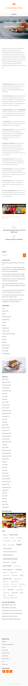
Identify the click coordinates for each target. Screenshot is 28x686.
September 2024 (6, 413)
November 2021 (6, 481)
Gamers (4, 322)
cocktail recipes (5, 537)
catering (5, 535)
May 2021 (4, 498)
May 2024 (4, 422)
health (21, 575)
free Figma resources (13, 572)
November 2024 (6, 410)
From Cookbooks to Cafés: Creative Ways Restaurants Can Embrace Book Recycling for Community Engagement (13, 269)
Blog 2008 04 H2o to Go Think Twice (12, 610)
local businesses (6, 584)
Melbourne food (14, 584)
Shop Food (5, 655)
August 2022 (5, 459)
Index (3, 647)
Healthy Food (5, 331)
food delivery (6, 562)
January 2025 (5, 407)
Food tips (18, 569)
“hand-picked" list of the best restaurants (10, 597)
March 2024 (5, 424)
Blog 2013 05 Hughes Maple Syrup (11, 619)
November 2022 (6, 453)
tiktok (21, 592)
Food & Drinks (7, 548)
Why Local (5, 664)
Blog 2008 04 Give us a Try (9, 604)
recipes (20, 586)
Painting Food (6, 345)
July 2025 (4, 393)
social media (15, 592)
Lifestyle (4, 339)
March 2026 (5, 379)
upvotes (4, 595)
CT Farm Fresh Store (14, 8)
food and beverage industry (10, 551)
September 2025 (6, 390)
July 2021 (4, 493)
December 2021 (6, 478)
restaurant (11, 589)
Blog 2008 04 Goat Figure (9, 607)
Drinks (4, 314)
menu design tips (22, 584)
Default (4, 641)
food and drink (8, 555)
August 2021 (5, 490)
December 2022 (6, 450)
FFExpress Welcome (7, 644)
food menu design (17, 566)
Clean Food (5, 311)
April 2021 (4, 501)
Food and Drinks (7, 216)
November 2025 (6, 385)
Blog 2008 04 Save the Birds (9, 616)
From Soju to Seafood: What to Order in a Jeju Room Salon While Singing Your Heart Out (13, 285)
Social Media (5, 348)
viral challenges (10, 595)
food (19, 544)
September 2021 (6, 487)
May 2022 (4, 467)
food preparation (8, 569)
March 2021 (5, 504)
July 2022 (4, 461)
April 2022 (4, 470)
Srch (3, 661)
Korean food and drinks (15, 581)
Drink (19, 540)
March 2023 (5, 447)
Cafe (3, 308)
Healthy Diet (5, 328)
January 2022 (5, 476)
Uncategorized (6, 353)
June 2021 (4, 495)
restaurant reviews (6, 592)
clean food (13, 535)
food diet (14, 562)
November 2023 (6, 436)
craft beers (12, 537)
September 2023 (6, 442)
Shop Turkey (5, 658)
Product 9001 (5, 653)
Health (4, 325)
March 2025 (5, 402)
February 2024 (6, 427)
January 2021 (5, 507)
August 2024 (5, 416)
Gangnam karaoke (6, 575)
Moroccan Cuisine (6, 586)
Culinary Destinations (7, 540)
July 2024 (4, 419)
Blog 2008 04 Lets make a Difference (12, 613)
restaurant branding (19, 589)
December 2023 (6, 433)
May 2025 (4, 399)
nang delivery (14, 586)
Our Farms (5, 650)
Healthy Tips (7, 579)
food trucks (22, 109)
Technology (5, 218)
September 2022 (6, 456)
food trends (5, 572)
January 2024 (5, 430)
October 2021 (5, 484)
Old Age (4, 342)
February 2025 (6, 405)
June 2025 (5, 396)
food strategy (17, 216)
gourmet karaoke (15, 575)
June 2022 (5, 464)
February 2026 (6, 382)
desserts (14, 540)
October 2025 (5, 388)
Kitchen (4, 336)
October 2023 (5, 439)
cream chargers (19, 537)
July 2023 (4, 444)
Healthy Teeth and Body (8, 333)
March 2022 (5, 473)
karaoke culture (5, 581)
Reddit (4, 589)
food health (7, 566)
